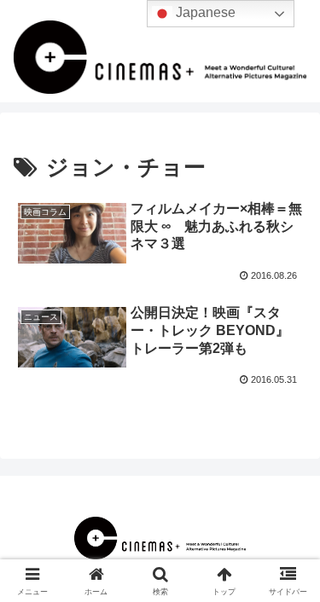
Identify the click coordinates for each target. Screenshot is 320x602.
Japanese (204, 12)
